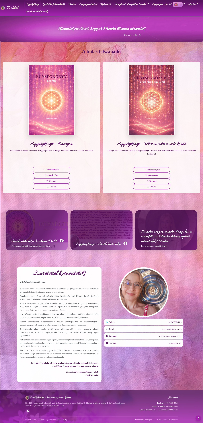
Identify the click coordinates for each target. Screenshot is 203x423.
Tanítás (72, 4)
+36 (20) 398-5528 (174, 322)
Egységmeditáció (88, 4)
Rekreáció (105, 4)
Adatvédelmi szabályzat (143, 420)
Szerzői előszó (52, 175)
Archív (192, 4)
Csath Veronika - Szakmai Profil (170, 336)
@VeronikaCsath (175, 343)
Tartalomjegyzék (53, 169)
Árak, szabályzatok (37, 12)
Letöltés (53, 187)
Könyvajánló (153, 175)
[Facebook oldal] (27, 411)
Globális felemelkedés (54, 4)
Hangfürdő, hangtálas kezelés (130, 4)
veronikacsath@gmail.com (172, 329)
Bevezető (52, 181)
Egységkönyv (32, 4)
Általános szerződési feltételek (166, 420)
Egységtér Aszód (162, 4)
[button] (198, 418)
